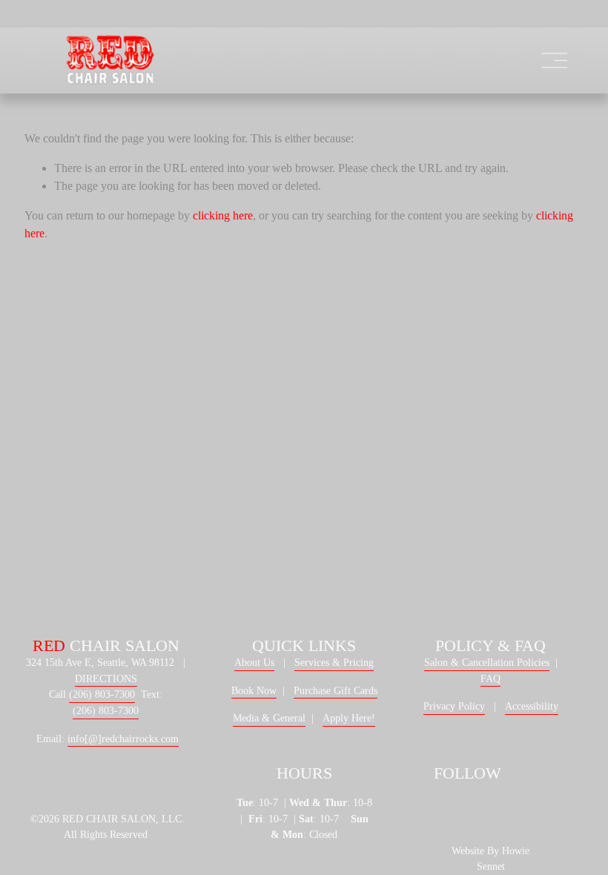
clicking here (223, 215)
